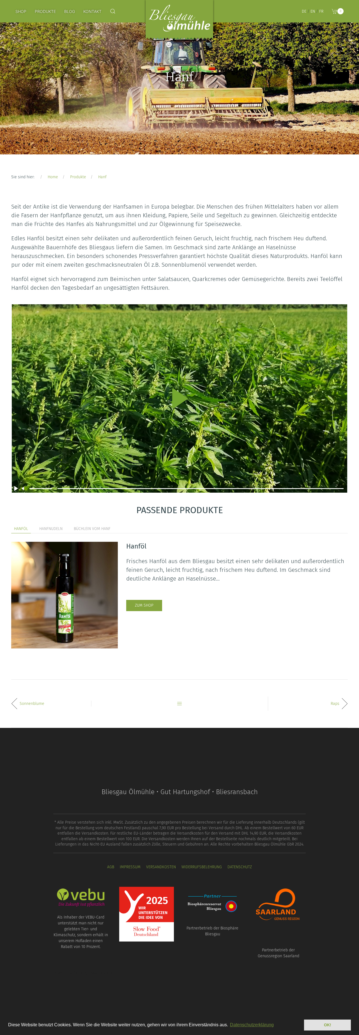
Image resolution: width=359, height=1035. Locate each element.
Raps (335, 703)
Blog (69, 11)
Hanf (102, 177)
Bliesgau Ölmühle (179, 21)
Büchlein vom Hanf (92, 528)
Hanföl (21, 528)
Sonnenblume (32, 703)
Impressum (130, 867)
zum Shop (144, 605)
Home (53, 177)
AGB (110, 867)
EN (312, 11)
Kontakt (92, 11)
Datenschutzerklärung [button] (252, 1024)
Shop (20, 11)
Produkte (45, 11)
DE (304, 11)
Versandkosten (161, 867)
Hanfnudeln (51, 528)
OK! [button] (327, 1025)
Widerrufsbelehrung (201, 867)
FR (321, 11)
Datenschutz (239, 867)
